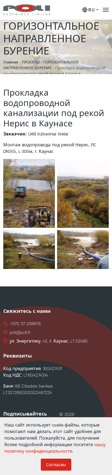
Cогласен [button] (56, 464)
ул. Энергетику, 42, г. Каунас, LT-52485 (49, 340)
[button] (106, 10)
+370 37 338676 (25, 323)
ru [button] (91, 9)
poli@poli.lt (20, 332)
